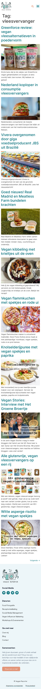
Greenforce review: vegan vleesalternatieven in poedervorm (18, 33)
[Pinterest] (12, 592)
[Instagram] (8, 592)
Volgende (35, 560)
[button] (38, 6)
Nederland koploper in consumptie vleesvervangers (19, 89)
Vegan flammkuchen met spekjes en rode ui (20, 300)
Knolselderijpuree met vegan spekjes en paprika (19, 351)
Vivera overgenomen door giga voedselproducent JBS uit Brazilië (20, 141)
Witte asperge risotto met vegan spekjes (18, 513)
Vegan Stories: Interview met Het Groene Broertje (16, 404)
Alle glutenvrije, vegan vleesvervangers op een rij (19, 460)
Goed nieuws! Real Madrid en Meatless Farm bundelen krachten (17, 198)
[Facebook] (3, 592)
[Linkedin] (17, 592)
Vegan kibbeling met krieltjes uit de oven (18, 251)
